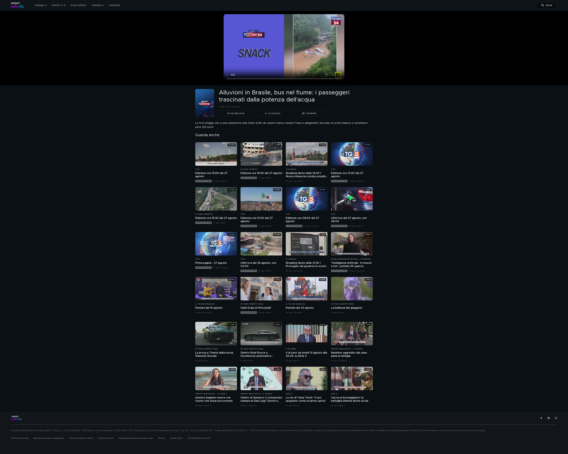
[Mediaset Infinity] (17, 5)
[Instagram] (548, 418)
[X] (556, 418)
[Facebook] (541, 418)
